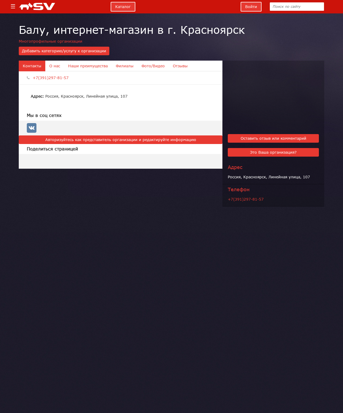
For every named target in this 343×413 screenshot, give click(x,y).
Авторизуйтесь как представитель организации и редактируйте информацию (120, 139)
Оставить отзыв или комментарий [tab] (273, 138)
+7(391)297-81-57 (51, 77)
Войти (251, 6)
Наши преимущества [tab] (88, 66)
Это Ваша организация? (273, 152)
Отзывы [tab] (180, 66)
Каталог (123, 6)
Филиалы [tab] (124, 66)
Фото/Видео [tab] (153, 66)
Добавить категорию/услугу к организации (64, 51)
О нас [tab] (54, 66)
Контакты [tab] (32, 66)
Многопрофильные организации (50, 41)
